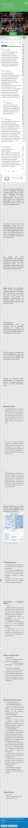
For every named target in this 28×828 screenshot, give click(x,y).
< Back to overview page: (6, 14)
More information (12, 826)
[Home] (10, 5)
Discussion (13, 33)
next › (13, 171)
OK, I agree (4, 826)
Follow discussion (10, 30)
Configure (24, 81)
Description (6, 33)
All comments (4, 45)
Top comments (11, 45)
